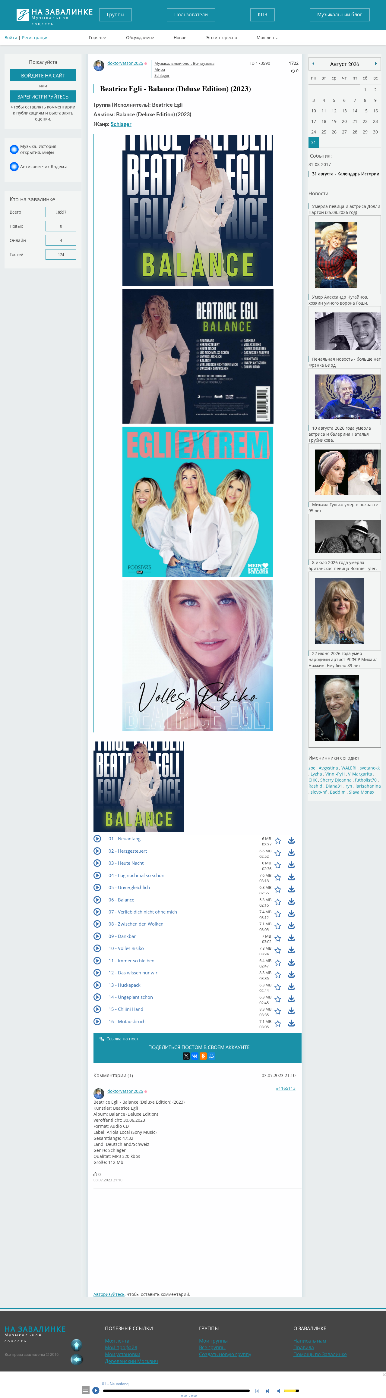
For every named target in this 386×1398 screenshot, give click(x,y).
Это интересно (221, 36)
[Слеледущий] (313, 63)
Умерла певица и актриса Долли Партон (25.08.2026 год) (344, 209)
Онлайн (18, 240)
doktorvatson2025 (125, 63)
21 (355, 121)
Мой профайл (121, 1347)
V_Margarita (360, 774)
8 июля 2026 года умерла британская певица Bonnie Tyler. (342, 565)
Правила (303, 1347)
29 (365, 132)
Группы (115, 14)
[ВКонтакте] (194, 1056)
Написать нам (309, 1340)
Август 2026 (344, 63)
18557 (61, 212)
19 (334, 121)
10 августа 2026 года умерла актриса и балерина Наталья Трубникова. (339, 434)
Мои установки (122, 1354)
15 (365, 111)
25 (323, 132)
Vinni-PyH (335, 774)
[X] (186, 1056)
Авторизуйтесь (109, 1294)
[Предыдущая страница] (76, 1359)
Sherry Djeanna (336, 780)
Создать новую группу (225, 1354)
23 (375, 121)
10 (313, 111)
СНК (312, 780)
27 (344, 132)
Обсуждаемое (140, 36)
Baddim (338, 792)
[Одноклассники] (203, 1056)
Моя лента (268, 36)
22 (365, 121)
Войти (11, 37)
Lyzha (316, 774)
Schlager (161, 75)
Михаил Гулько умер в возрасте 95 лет (343, 507)
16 (375, 111)
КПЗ (262, 14)
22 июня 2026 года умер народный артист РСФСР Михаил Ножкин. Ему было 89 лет (343, 659)
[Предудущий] (376, 63)
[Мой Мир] (211, 1056)
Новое (180, 36)
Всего (15, 212)
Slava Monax (361, 792)
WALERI (348, 768)
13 (344, 111)
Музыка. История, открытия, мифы (38, 149)
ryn (349, 786)
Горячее (97, 36)
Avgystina (328, 768)
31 (313, 142)
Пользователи (191, 14)
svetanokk (370, 768)
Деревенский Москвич (131, 1361)
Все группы (212, 1347)
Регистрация (35, 37)
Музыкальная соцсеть (62, 15)
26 (334, 132)
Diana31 (334, 786)
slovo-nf (319, 792)
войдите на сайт (43, 75)
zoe (311, 768)
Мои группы (213, 1340)
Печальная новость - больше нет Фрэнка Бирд (344, 362)
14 (355, 111)
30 (375, 132)
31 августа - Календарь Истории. (346, 174)
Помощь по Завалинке (320, 1354)
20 (344, 121)
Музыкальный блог (339, 14)
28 (355, 132)
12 (334, 111)
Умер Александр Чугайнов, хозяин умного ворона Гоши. (338, 300)
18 (323, 121)
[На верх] (76, 1345)
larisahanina (368, 786)
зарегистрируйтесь (42, 96)
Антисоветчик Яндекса (44, 166)
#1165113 (286, 1088)
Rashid (315, 786)
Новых (16, 226)
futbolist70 (366, 780)
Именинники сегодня (333, 757)
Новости (318, 193)
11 (323, 111)
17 (313, 121)
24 (313, 132)
